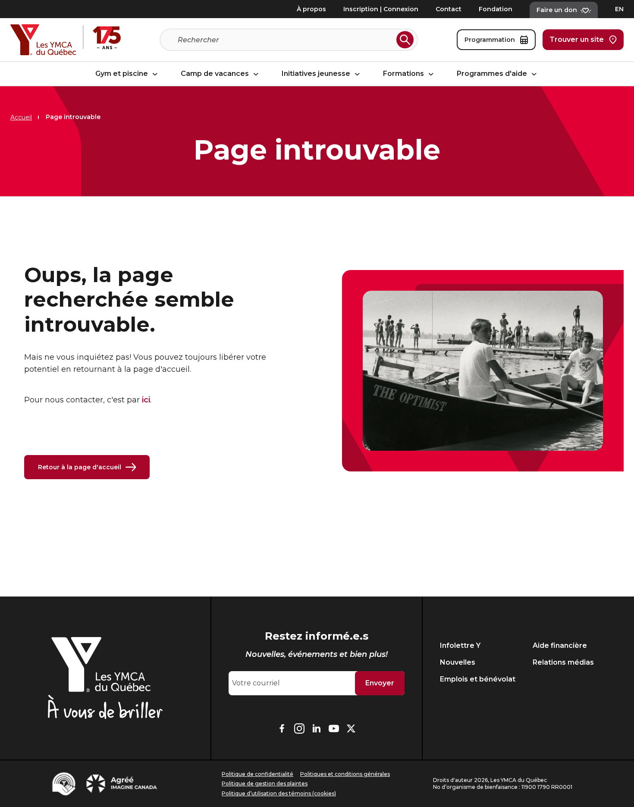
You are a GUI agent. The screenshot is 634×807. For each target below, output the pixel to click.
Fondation (495, 9)
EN (619, 9)
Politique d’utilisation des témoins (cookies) (279, 793)
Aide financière (560, 645)
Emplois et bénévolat (477, 679)
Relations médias (563, 662)
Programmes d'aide (493, 74)
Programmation (490, 40)
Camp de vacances (216, 74)
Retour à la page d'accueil (79, 467)
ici (146, 400)
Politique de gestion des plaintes (265, 783)
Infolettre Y (460, 645)
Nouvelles (457, 662)
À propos (311, 9)
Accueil (21, 117)
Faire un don (557, 10)
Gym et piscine (122, 74)
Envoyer (379, 683)
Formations (404, 74)
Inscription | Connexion (380, 9)
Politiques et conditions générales (345, 774)
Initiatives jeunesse (317, 74)
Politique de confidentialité (257, 774)
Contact (448, 9)
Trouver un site (576, 39)
